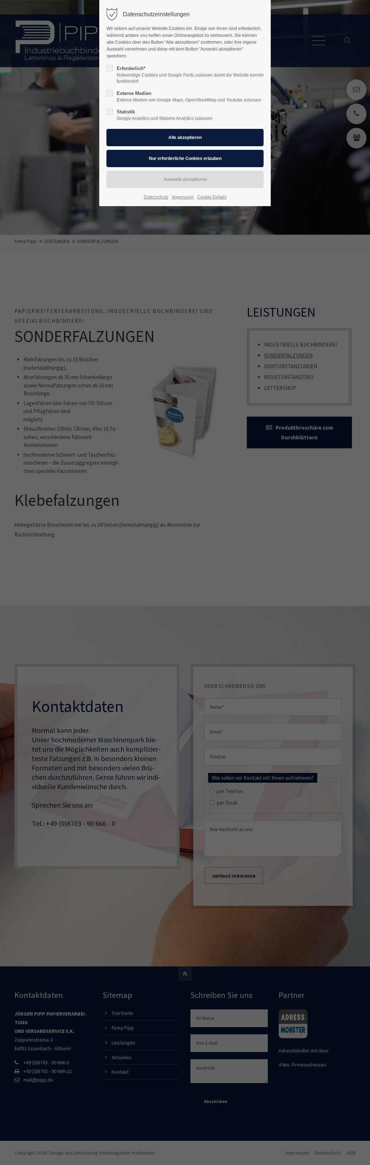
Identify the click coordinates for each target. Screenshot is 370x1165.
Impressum (183, 197)
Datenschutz (156, 197)
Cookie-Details (212, 197)
